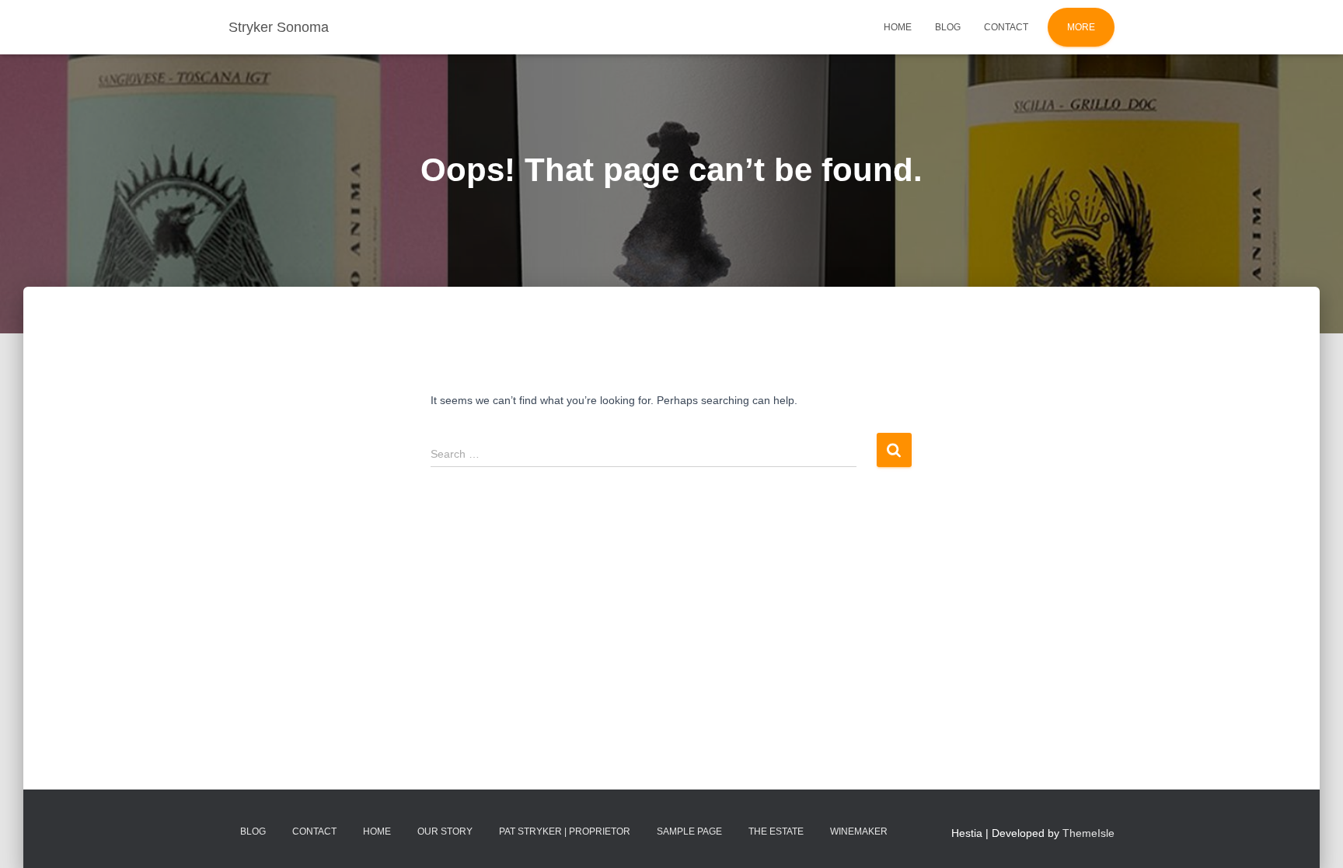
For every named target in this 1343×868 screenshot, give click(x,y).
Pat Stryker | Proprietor (564, 831)
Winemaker (859, 831)
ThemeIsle (1088, 833)
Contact (1006, 27)
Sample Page (689, 831)
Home (898, 27)
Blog (948, 27)
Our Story (445, 831)
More (1081, 27)
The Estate (776, 831)
